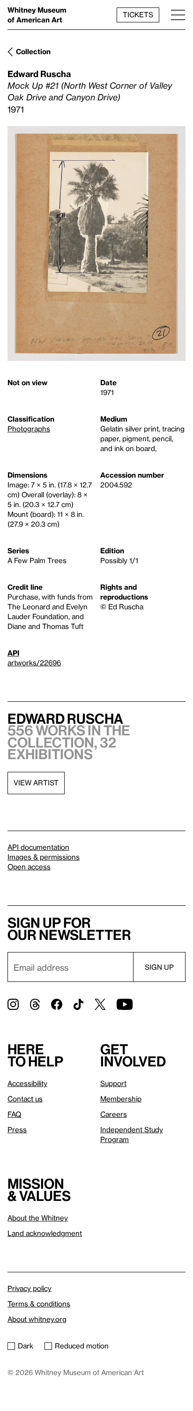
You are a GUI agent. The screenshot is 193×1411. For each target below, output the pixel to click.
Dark (25, 1345)
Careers (113, 1114)
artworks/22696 (34, 662)
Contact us (25, 1098)
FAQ (14, 1114)
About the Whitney (37, 1217)
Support (113, 1083)
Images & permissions (43, 857)
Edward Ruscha (39, 73)
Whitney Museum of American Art (37, 15)
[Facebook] (56, 1004)
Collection (33, 51)
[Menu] (178, 14)
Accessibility (27, 1083)
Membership (120, 1098)
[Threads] (34, 1004)
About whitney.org (37, 1319)
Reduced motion (82, 1345)
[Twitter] (100, 1004)
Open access (29, 866)
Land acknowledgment (44, 1233)
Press (17, 1129)
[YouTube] (124, 1004)
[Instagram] (13, 1004)
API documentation (38, 847)
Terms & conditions (38, 1303)
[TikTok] (78, 1004)
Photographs (28, 428)
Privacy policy (29, 1288)
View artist (36, 782)
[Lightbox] (96, 243)
